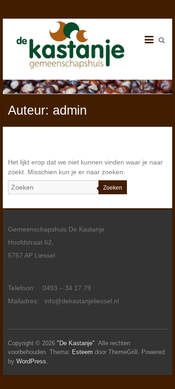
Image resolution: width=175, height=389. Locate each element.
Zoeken (112, 187)
